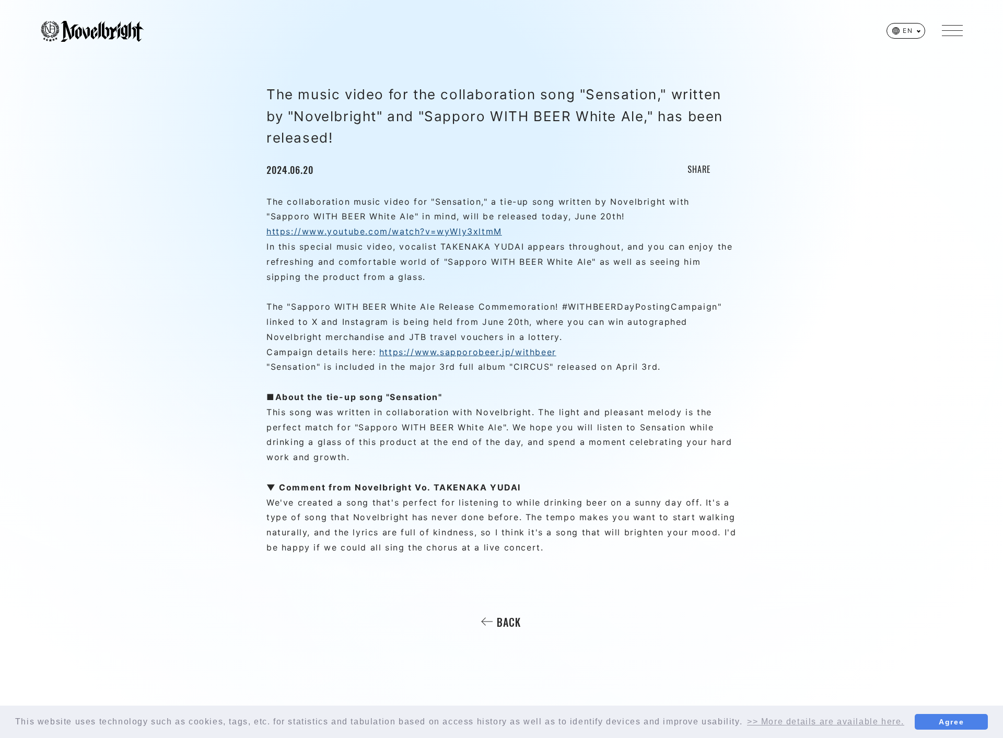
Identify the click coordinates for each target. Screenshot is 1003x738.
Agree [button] (951, 722)
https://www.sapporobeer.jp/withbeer (467, 352)
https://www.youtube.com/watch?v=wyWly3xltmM (384, 231)
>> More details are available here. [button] (825, 721)
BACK (509, 622)
